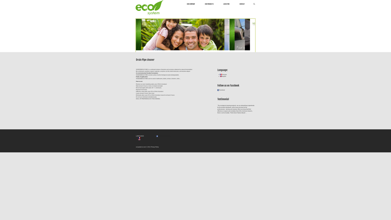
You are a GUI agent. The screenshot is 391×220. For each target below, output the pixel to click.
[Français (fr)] (139, 137)
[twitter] (247, 16)
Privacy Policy (155, 147)
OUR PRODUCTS (209, 4)
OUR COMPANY (191, 4)
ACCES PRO (227, 4)
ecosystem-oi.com (141, 147)
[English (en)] (139, 139)
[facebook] (249, 16)
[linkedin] (254, 16)
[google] (245, 16)
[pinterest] (251, 16)
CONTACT (242, 4)
